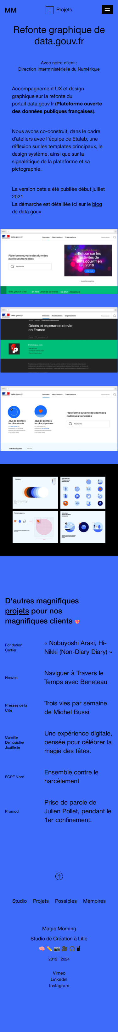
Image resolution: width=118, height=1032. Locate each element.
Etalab (79, 139)
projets (17, 611)
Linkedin (59, 980)
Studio (19, 901)
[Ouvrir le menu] (107, 9)
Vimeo (59, 973)
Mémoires (94, 901)
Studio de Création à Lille (59, 939)
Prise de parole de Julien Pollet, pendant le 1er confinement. (77, 811)
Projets (41, 901)
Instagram (59, 986)
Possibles (66, 901)
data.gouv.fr (40, 104)
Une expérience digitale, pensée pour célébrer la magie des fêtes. (78, 742)
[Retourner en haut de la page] (59, 876)
